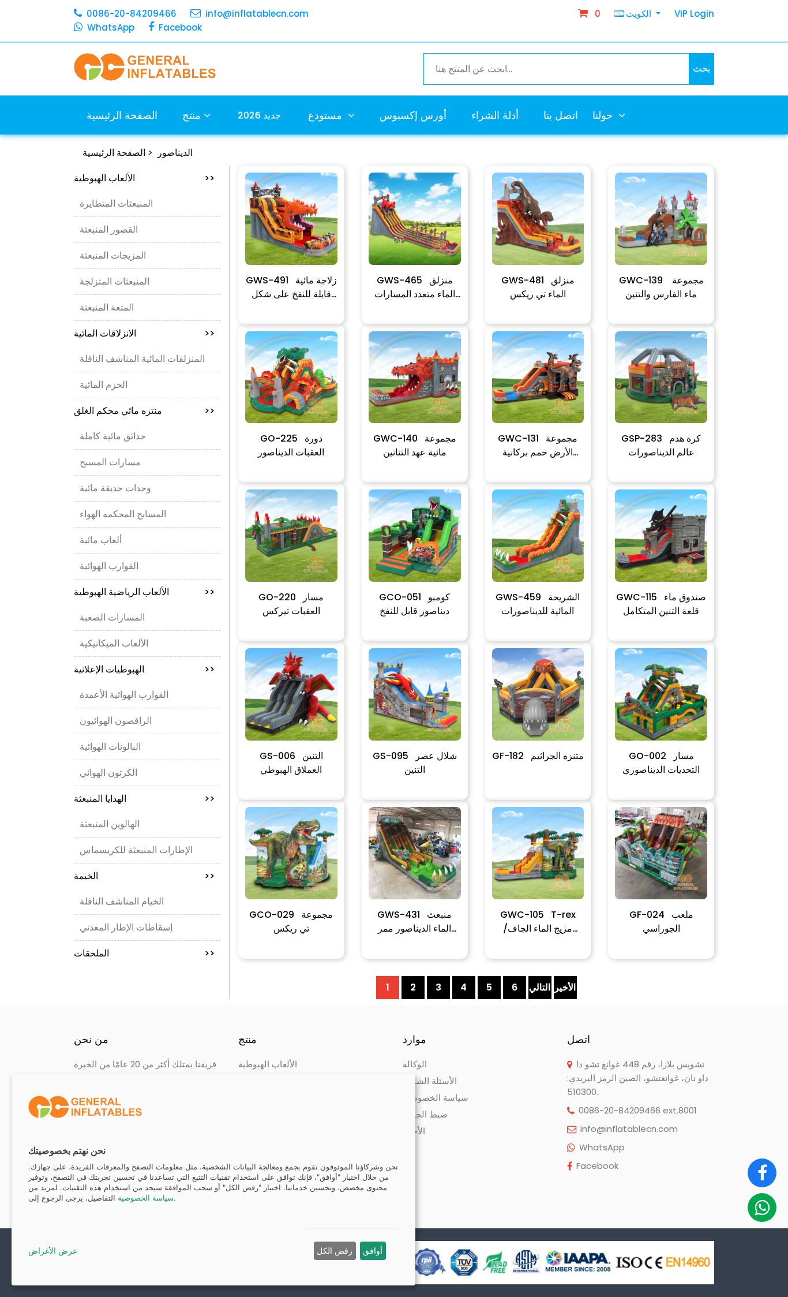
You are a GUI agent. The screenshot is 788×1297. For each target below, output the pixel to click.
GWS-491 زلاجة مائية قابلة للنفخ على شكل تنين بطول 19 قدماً (291, 287)
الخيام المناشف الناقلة (122, 901)
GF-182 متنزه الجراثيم (538, 755)
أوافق (372, 1250)
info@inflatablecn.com (257, 14)
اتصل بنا (560, 115)
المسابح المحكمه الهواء (123, 514)
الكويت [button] (639, 14)
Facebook (180, 27)
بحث (701, 68)
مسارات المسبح (110, 462)
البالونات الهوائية (110, 746)
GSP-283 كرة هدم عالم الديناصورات (661, 445)
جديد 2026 (259, 115)
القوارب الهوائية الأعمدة (124, 694)
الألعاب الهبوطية (144, 178)
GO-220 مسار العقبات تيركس (291, 604)
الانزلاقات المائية (144, 333)
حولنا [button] (604, 115)
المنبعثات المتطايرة (116, 203)
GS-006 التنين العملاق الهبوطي (291, 762)
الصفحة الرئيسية (122, 115)
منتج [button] (191, 115)
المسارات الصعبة (112, 617)
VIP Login (694, 14)
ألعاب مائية (101, 540)
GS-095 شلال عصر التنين (415, 762)
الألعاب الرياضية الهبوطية (144, 592)
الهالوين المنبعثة (110, 824)
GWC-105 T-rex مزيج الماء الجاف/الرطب (538, 922)
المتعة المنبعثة (107, 307)
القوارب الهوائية (109, 566)
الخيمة (144, 876)
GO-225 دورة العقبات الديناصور (291, 445)
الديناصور (175, 152)
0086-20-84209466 (132, 14)
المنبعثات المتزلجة (114, 281)
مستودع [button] (326, 115)
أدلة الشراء (495, 115)
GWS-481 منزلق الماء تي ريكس (538, 287)
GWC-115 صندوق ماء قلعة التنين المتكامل (661, 604)
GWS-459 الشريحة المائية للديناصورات (538, 604)
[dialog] (213, 1179)
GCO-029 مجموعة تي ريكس (291, 921)
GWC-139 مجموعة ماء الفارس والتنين (661, 287)
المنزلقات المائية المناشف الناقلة (142, 358)
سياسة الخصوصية (435, 1098)
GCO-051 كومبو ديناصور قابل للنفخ (414, 604)
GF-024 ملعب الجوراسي (661, 921)
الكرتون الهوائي (108, 772)
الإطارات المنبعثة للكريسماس (136, 850)
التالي (539, 987)
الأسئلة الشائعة (430, 1081)
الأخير (565, 987)
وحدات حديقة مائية (115, 488)
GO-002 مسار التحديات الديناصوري (661, 762)
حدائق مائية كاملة (113, 436)
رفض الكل (334, 1250)
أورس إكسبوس (413, 115)
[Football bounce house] (291, 219)
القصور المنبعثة (109, 229)
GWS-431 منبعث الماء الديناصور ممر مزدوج (414, 922)
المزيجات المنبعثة (113, 255)
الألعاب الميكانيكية (114, 643)
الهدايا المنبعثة (144, 798)
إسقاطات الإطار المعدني (126, 927)
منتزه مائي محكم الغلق (144, 410)
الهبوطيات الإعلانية (144, 669)
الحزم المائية (103, 384)
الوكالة (415, 1064)
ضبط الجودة (425, 1114)
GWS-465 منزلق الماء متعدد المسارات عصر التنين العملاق (414, 287)
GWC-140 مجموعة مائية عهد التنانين (414, 445)
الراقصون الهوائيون (116, 720)
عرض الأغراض (52, 1250)
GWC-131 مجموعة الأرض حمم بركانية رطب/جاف (537, 445)
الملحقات (144, 953)
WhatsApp (110, 27)
